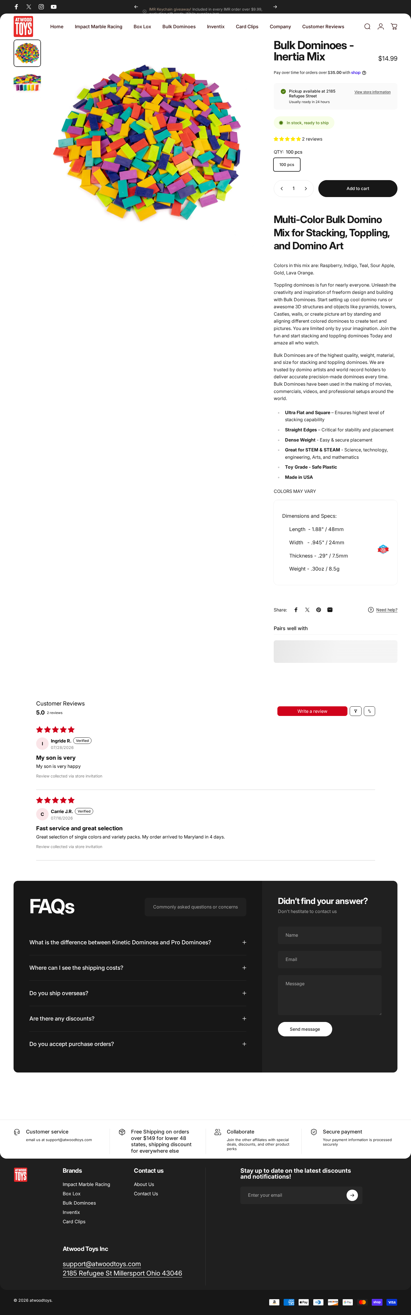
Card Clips (74, 1221)
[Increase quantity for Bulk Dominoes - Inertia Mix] (307, 188)
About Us (144, 1184)
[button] (288, 139)
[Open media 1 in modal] (149, 144)
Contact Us (146, 1193)
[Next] (275, 7)
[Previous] (136, 7)
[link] (122, 1273)
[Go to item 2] (27, 85)
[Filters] (356, 711)
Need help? (386, 609)
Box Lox (72, 1193)
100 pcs (286, 164)
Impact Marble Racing (86, 1184)
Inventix (71, 1212)
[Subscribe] (352, 1195)
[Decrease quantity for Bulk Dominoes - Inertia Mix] (280, 188)
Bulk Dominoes (79, 1203)
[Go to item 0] (27, 53)
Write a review (312, 711)
